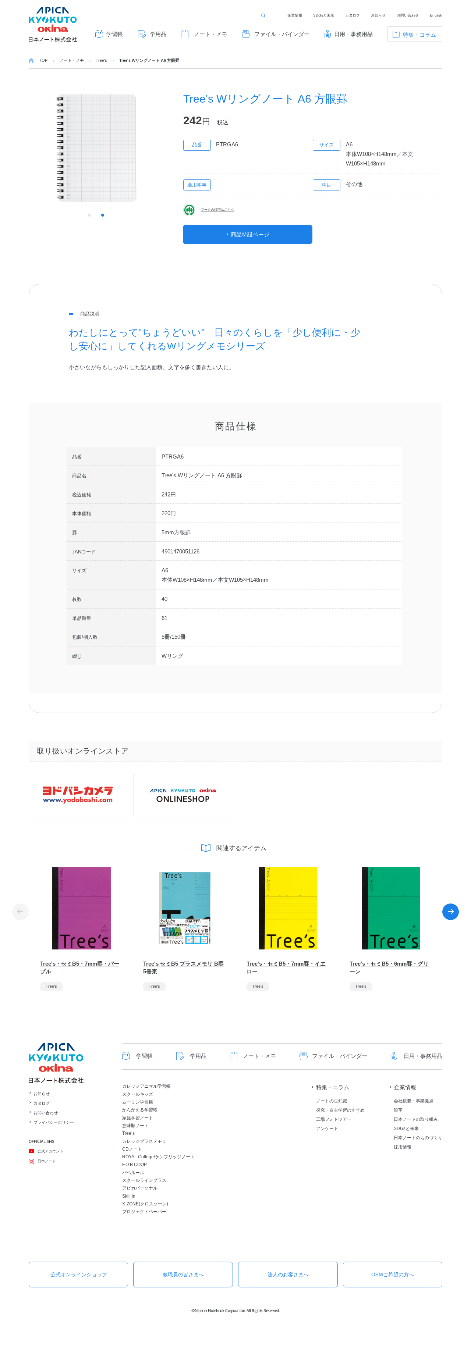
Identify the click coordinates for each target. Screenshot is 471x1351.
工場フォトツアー (333, 1119)
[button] (450, 911)
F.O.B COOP (134, 1164)
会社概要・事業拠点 (413, 1101)
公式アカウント (50, 1151)
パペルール (133, 1172)
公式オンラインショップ (78, 1274)
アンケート (327, 1128)
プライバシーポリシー (53, 1122)
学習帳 (114, 34)
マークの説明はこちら (217, 209)
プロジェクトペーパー (144, 1211)
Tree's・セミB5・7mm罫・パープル (79, 967)
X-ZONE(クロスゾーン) (145, 1203)
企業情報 (294, 15)
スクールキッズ (137, 1094)
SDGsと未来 (323, 15)
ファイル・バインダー (281, 34)
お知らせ (378, 15)
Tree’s (128, 1133)
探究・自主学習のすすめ (340, 1110)
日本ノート (47, 1161)
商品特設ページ (250, 234)
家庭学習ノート (137, 1117)
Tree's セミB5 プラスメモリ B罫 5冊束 (183, 967)
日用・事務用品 (353, 34)
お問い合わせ (408, 15)
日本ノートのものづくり (418, 1137)
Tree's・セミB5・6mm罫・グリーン (389, 967)
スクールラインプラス (144, 1180)
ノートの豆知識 (331, 1101)
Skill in (128, 1196)
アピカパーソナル (139, 1188)
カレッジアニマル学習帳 (146, 1086)
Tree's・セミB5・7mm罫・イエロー (286, 967)
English (436, 15)
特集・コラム (419, 35)
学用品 (158, 34)
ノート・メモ (210, 34)
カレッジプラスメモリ (144, 1141)
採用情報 (402, 1146)
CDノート (132, 1149)
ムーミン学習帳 (137, 1102)
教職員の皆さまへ (183, 1274)
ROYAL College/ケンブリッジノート (158, 1156)
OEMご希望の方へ (392, 1274)
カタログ (352, 15)
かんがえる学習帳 (139, 1109)
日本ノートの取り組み (416, 1119)
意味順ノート (135, 1125)
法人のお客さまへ (288, 1274)
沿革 (398, 1110)
